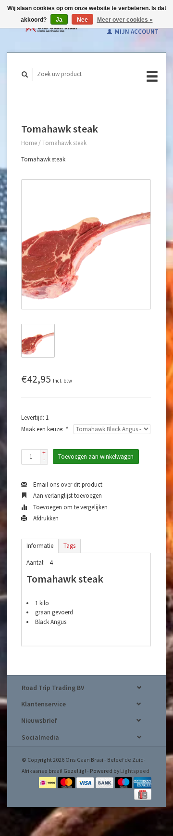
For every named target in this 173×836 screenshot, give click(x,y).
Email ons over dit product (67, 484)
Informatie (39, 546)
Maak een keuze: (44, 429)
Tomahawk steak (64, 143)
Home (29, 143)
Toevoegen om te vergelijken (70, 507)
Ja (59, 19)
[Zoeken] (25, 74)
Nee (82, 19)
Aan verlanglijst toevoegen (67, 495)
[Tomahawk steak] (86, 244)
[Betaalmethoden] (48, 782)
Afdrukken (45, 518)
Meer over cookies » (125, 19)
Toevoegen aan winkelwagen (96, 456)
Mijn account (136, 31)
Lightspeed (134, 770)
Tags (69, 546)
